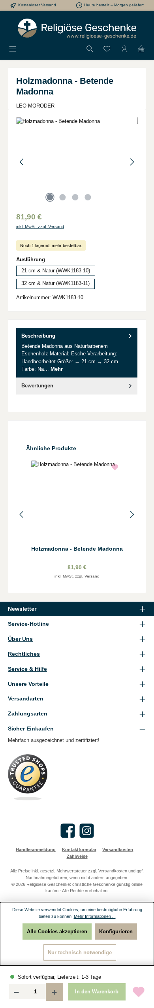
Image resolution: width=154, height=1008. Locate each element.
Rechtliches (24, 654)
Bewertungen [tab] (37, 386)
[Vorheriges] (22, 162)
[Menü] (12, 49)
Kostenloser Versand (37, 5)
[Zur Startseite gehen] (77, 29)
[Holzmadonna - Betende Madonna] (77, 161)
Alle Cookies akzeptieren (57, 931)
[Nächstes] (132, 162)
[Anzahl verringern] (16, 992)
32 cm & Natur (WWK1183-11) (55, 283)
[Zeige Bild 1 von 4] (50, 197)
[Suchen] (90, 49)
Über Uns (20, 639)
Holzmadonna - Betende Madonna (77, 549)
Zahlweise (77, 856)
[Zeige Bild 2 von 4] (62, 197)
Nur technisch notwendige (80, 952)
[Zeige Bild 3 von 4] (75, 197)
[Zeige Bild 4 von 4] (88, 197)
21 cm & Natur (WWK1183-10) (55, 271)
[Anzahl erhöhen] (54, 992)
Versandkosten (117, 849)
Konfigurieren (116, 931)
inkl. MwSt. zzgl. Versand (40, 226)
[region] (77, 161)
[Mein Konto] (124, 49)
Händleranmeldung (36, 849)
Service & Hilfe (27, 669)
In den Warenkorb (96, 992)
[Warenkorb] (141, 49)
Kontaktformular (79, 849)
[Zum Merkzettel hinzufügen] (138, 991)
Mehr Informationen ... (95, 916)
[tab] (76, 353)
